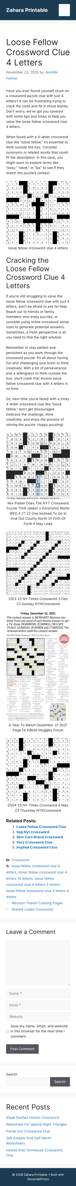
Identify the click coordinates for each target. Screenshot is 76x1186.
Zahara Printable (27, 10)
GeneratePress (38, 1179)
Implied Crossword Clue (36, 847)
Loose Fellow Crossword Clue (41, 827)
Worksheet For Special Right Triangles (36, 1124)
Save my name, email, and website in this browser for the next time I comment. (39, 1031)
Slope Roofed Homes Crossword (32, 1118)
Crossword (20, 860)
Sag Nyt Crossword (32, 832)
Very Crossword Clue (34, 842)
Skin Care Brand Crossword (39, 837)
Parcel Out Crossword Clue (28, 1131)
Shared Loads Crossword (32, 909)
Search (11, 1074)
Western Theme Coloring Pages (37, 903)
